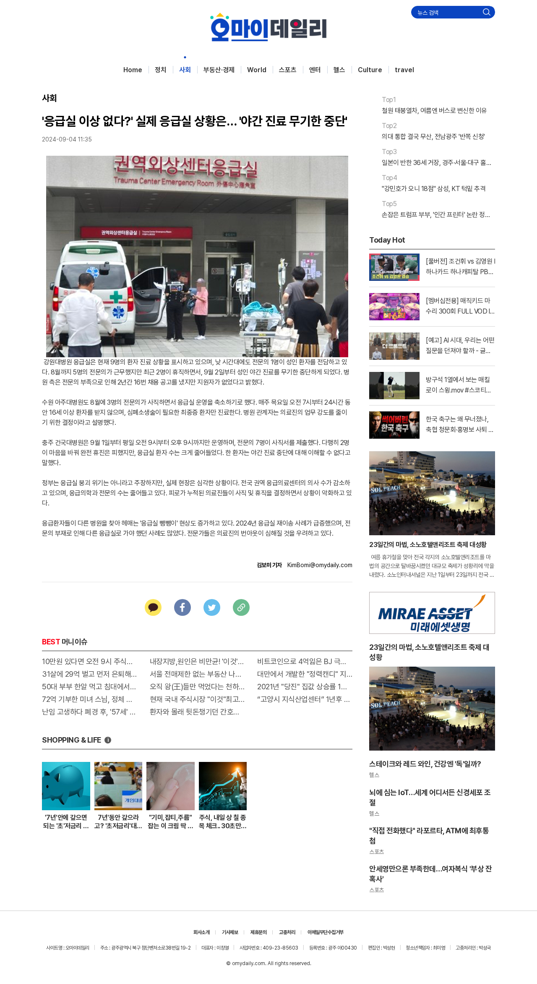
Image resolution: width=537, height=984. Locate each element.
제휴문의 (258, 932)
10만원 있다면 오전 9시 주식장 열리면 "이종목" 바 (89, 661)
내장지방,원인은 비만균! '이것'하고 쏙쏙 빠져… (197, 661)
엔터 (315, 70)
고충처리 (287, 932)
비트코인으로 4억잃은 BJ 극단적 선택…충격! (304, 661)
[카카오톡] (153, 607)
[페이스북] (182, 607)
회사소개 (201, 932)
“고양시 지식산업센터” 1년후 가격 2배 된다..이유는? (304, 699)
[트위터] (211, 607)
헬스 (339, 70)
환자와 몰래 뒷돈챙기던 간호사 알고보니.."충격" (197, 711)
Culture (370, 70)
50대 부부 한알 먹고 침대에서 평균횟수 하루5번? (89, 686)
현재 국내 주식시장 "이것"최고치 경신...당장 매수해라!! (197, 699)
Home (132, 70)
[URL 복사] (241, 607)
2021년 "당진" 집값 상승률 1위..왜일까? (304, 686)
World (256, 70)
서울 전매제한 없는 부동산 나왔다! (197, 674)
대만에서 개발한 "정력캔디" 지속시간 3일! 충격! (304, 674)
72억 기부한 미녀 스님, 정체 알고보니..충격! (89, 699)
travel (404, 70)
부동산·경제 (219, 70)
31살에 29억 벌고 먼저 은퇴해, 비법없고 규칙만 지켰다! (89, 674)
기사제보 (230, 932)
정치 (161, 70)
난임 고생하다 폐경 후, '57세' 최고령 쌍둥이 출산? (89, 711)
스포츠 (288, 70)
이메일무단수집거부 (326, 932)
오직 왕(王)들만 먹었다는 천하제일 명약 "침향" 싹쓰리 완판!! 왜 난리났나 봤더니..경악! (197, 686)
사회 (185, 70)
